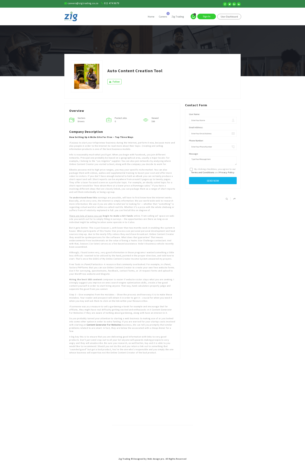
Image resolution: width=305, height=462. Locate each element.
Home (151, 16)
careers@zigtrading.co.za (83, 3)
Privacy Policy (226, 172)
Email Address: (196, 127)
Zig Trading (178, 16)
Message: (193, 153)
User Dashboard (229, 16)
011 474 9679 (111, 3)
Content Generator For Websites (104, 324)
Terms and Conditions (202, 172)
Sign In (206, 16)
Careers (163, 16)
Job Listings (175, 433)
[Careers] (86, 16)
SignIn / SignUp (155, 433)
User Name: (194, 114)
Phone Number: (196, 140)
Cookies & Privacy (133, 433)
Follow (116, 81)
